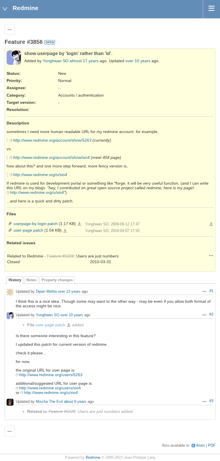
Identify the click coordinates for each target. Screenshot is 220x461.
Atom (200, 446)
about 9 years (75, 402)
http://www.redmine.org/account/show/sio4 (51, 157)
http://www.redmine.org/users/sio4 (50, 388)
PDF (211, 446)
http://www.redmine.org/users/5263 (50, 374)
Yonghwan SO (55, 60)
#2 (211, 314)
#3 (211, 401)
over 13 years (69, 291)
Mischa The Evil (49, 402)
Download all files (211, 224)
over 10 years (137, 60)
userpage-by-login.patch (35, 223)
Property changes (57, 280)
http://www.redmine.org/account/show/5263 (52, 140)
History (15, 280)
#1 (211, 291)
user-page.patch (28, 230)
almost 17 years (84, 60)
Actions (211, 255)
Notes (31, 280)
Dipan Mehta (46, 291)
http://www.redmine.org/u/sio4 (40, 174)
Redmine (93, 458)
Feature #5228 (60, 256)
